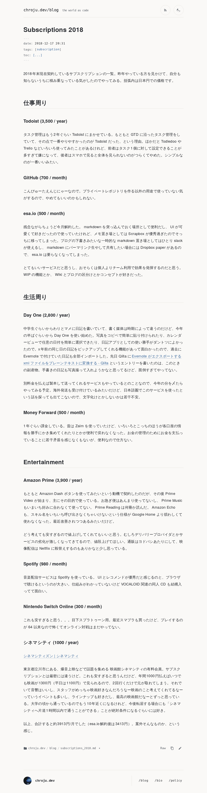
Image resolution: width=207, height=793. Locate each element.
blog (53, 748)
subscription (48, 49)
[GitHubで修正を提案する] (180, 748)
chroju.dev (36, 748)
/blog (143, 780)
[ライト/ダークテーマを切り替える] (179, 10)
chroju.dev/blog (41, 10)
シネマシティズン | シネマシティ (51, 655)
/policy (175, 780)
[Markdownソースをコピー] (172, 748)
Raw (163, 748)
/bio (158, 780)
